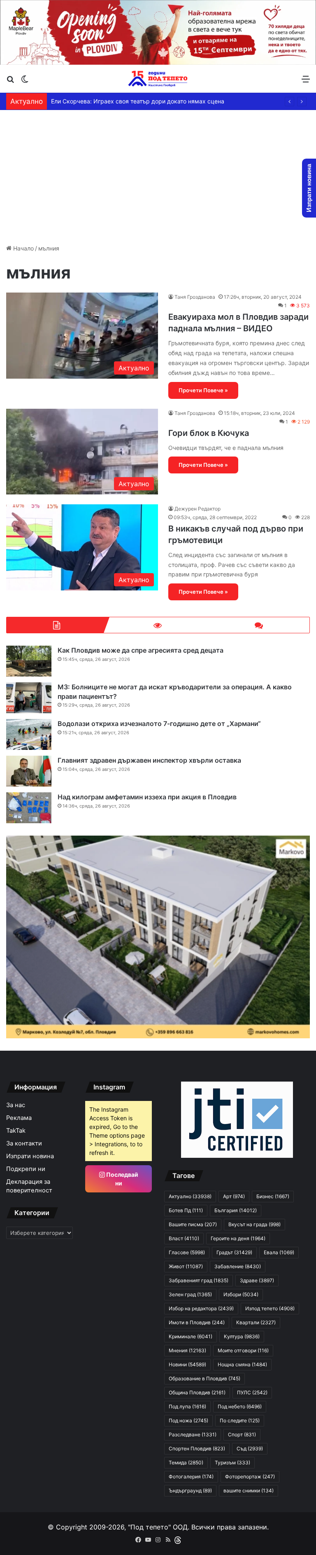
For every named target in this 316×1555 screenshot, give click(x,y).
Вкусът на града (254, 1224)
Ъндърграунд (190, 1490)
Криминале (190, 1336)
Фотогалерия (191, 1476)
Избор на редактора (201, 1308)
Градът (234, 1252)
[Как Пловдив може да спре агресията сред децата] (28, 661)
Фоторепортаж (250, 1476)
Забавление (237, 1266)
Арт (234, 1196)
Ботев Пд (186, 1210)
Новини (187, 1364)
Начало (23, 248)
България (235, 1210)
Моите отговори (243, 1350)
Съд (250, 1448)
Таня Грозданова (194, 297)
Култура (242, 1336)
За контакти (24, 1143)
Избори (240, 1294)
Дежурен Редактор (197, 509)
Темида (186, 1462)
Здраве (257, 1280)
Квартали (256, 1322)
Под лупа (187, 1406)
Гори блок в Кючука (208, 433)
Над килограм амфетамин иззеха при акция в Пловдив (147, 797)
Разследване (192, 1434)
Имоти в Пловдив (197, 1322)
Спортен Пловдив (197, 1448)
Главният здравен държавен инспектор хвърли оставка (149, 760)
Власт (184, 1238)
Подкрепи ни (25, 1169)
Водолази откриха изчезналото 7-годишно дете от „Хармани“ (159, 723)
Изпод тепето (270, 1308)
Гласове (187, 1252)
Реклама (19, 1118)
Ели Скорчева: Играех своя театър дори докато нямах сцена (137, 101)
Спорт (242, 1434)
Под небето (240, 1406)
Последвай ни (121, 1179)
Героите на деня (238, 1238)
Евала (279, 1252)
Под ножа (188, 1420)
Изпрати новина (30, 1156)
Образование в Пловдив (204, 1378)
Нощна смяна (242, 1364)
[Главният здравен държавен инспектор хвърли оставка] (28, 771)
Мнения (187, 1350)
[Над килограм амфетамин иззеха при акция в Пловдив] (28, 807)
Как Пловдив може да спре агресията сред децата (140, 650)
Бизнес (272, 1196)
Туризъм (232, 1462)
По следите (240, 1420)
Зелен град (190, 1294)
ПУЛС (252, 1392)
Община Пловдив (197, 1392)
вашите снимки (248, 1490)
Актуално (190, 1196)
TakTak (16, 1130)
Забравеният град (198, 1280)
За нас (15, 1105)
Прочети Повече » (203, 390)
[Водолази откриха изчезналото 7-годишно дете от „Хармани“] (28, 734)
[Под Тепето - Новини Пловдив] (158, 78)
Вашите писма (193, 1224)
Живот (186, 1266)
